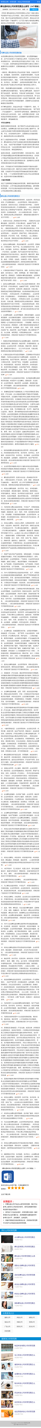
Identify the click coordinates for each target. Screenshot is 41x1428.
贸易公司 (32, 1322)
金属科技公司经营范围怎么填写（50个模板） (24, 1375)
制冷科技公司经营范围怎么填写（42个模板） (24, 1384)
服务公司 (7, 1317)
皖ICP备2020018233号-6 (20, 1424)
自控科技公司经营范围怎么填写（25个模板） (24, 1403)
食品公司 (7, 1322)
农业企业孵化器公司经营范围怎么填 (24, 1285)
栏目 (38, 2)
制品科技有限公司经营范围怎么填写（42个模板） (24, 1347)
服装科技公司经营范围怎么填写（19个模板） (24, 1366)
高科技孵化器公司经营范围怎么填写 (24, 1276)
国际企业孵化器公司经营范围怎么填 (24, 1267)
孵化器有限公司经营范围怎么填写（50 (24, 1248)
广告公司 (7, 1326)
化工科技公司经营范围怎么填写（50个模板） (24, 1356)
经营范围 (13, 2)
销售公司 (32, 1317)
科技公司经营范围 (24, 2)
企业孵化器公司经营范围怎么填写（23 (24, 1238)
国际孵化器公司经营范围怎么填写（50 (24, 1304)
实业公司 (32, 1326)
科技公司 (20, 1317)
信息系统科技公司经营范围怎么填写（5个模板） (24, 1413)
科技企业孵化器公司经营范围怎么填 (24, 1295)
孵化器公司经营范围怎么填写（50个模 (24, 1257)
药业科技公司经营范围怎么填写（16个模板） (24, 1394)
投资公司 (20, 1326)
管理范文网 (4, 2)
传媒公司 (20, 1322)
